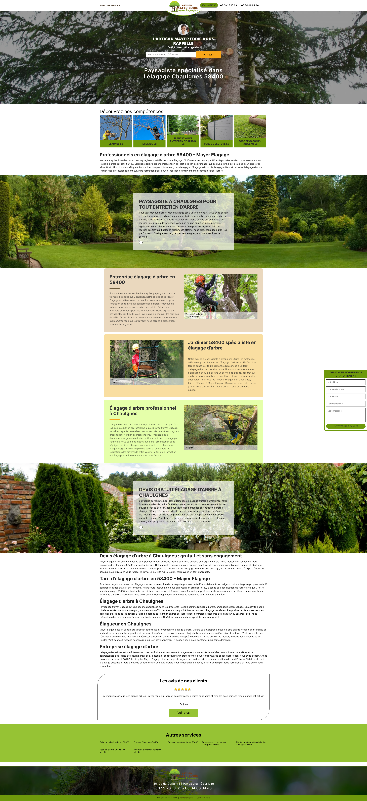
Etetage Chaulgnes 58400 (146, 742)
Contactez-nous (203, 798)
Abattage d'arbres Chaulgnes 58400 (147, 751)
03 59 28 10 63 (168, 788)
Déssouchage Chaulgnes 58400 (183, 742)
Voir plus (183, 712)
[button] (326, 372)
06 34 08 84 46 (198, 788)
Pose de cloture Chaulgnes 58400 (112, 751)
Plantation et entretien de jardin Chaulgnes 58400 (251, 743)
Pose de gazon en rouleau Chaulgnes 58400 (214, 743)
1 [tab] (140, 242)
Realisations (209, 5)
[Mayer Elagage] (183, 774)
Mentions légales (186, 798)
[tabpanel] (183, 220)
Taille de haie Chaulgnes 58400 (114, 742)
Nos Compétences (110, 5)
